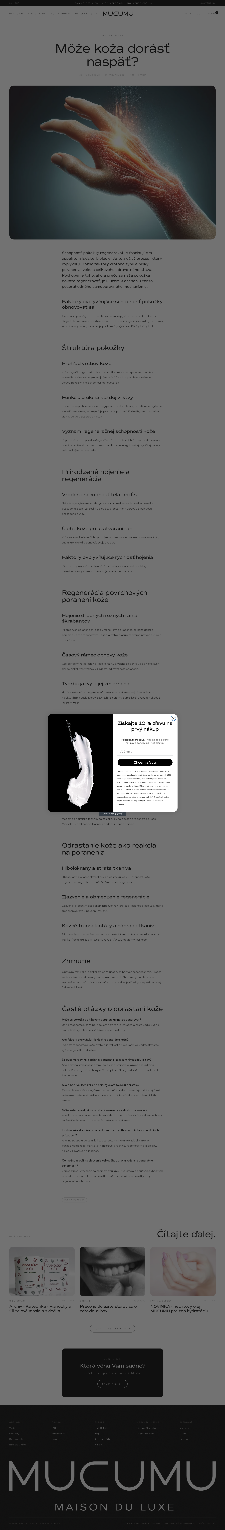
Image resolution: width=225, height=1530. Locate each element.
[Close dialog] (173, 718)
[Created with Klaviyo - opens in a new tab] (112, 814)
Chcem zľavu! (145, 762)
